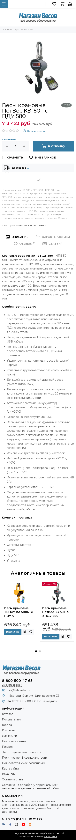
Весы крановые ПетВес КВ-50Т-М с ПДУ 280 (56, 612)
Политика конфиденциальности (24, 757)
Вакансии (9, 774)
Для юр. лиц (10, 736)
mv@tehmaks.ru (18, 690)
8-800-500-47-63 (17, 681)
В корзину (12, 631)
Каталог (7, 714)
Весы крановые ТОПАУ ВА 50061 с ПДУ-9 (18, 612)
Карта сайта (10, 768)
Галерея (7, 746)
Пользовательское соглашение (24, 763)
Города (7, 725)
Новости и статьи (14, 741)
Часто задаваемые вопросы (21, 752)
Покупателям (11, 719)
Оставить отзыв (13, 779)
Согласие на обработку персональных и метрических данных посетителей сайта (30, 786)
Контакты (8, 730)
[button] (36, 651)
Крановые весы (26, 225)
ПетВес (41, 225)
